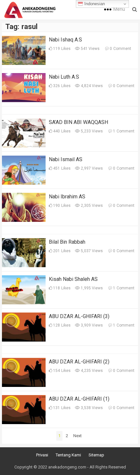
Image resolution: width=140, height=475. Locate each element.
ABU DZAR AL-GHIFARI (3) (79, 316)
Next (77, 435)
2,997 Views (91, 168)
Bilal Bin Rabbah (67, 242)
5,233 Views (91, 131)
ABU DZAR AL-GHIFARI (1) (79, 399)
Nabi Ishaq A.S (65, 40)
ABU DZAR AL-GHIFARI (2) (79, 362)
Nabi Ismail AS (65, 159)
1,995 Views (91, 288)
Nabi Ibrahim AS (67, 196)
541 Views (90, 48)
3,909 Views (91, 325)
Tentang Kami (68, 454)
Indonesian (94, 3)
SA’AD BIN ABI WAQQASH (78, 122)
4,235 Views (91, 370)
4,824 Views (91, 86)
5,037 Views (91, 251)
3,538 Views (91, 408)
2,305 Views (91, 205)
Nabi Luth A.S (64, 77)
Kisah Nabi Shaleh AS (73, 279)
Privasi (42, 454)
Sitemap (96, 454)
